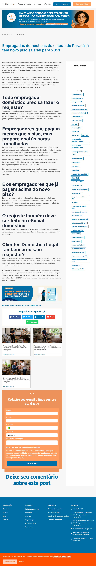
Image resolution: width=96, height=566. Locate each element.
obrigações (76, 193)
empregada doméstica (77, 140)
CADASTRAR (32, 463)
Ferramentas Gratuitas (24, 4)
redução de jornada (80, 219)
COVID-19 (77, 120)
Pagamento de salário (79, 207)
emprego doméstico (80, 153)
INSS (75, 178)
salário (6, 305)
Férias (75, 170)
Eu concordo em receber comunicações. (24, 447)
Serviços (5, 4)
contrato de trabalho (80, 113)
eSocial (77, 159)
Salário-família (78, 245)
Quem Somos (37, 4)
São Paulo (76, 265)
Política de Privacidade (62, 556)
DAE (75, 124)
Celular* (9, 424)
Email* (9, 417)
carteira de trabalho (79, 109)
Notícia (21, 35)
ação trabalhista (78, 105)
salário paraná (25, 305)
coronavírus (77, 117)
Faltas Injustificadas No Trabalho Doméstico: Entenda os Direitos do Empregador (15, 347)
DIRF (85, 135)
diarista (75, 131)
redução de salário (79, 223)
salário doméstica (78, 248)
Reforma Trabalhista (79, 226)
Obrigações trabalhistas (79, 198)
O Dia (75, 202)
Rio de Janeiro (77, 237)
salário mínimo (15, 305)
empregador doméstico (77, 147)
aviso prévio (77, 102)
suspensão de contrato (79, 261)
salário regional (36, 305)
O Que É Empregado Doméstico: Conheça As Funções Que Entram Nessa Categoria (16, 380)
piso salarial (77, 215)
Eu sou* (9, 432)
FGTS (75, 166)
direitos (75, 135)
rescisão (76, 233)
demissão (76, 128)
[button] (15, 317)
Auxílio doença (77, 98)
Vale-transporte (78, 269)
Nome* (9, 410)
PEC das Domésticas (79, 212)
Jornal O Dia (77, 185)
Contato (12, 4)
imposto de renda (79, 174)
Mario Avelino (80, 190)
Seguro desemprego (79, 256)
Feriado (76, 162)
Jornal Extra (77, 182)
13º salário (77, 95)
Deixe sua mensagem (15, 439)
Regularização (77, 230)
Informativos (47, 4)
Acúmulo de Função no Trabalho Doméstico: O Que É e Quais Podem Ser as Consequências (47, 347)
